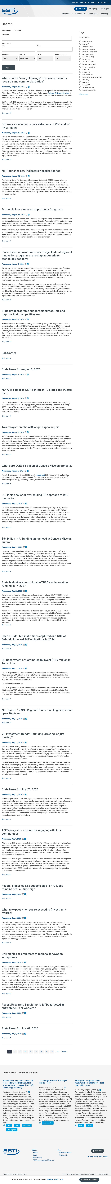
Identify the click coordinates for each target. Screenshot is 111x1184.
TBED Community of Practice (43, 1160)
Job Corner (95, 2)
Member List (63, 1155)
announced (41, 475)
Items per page (60, 54)
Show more (83, 94)
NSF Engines (12, 1130)
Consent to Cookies (89, 1180)
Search (108, 2)
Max (38, 46)
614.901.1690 (103, 1174)
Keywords (5, 34)
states (89, 1125)
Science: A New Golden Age (58, 93)
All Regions (6, 54)
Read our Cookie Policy (55, 1179)
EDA (17, 1125)
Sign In (103, 2)
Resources (93, 14)
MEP (80, 1125)
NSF (9, 1125)
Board (35, 1153)
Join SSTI (81, 9)
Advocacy (83, 2)
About (34, 1150)
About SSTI (66, 14)
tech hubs (26, 1125)
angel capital (48, 1123)
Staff (35, 1155)
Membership (80, 14)
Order (39, 54)
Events (74, 2)
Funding (104, 14)
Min (3, 46)
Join (59, 1150)
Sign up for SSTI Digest (100, 9)
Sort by (22, 54)
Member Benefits (65, 1153)
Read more (6, 113)
